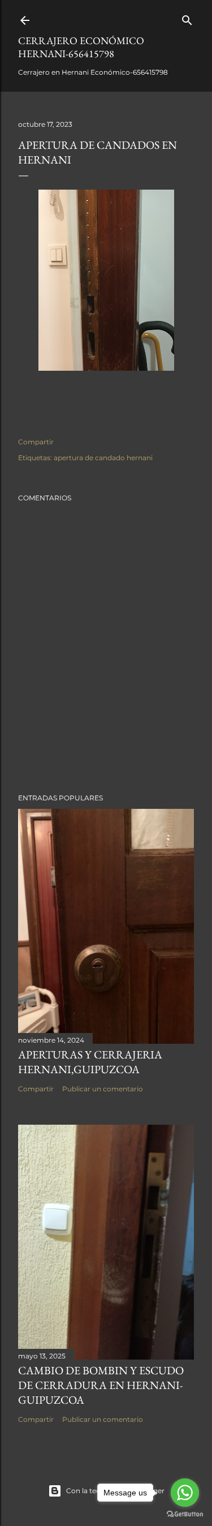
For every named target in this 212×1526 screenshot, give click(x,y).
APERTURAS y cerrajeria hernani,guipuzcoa (90, 1062)
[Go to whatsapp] (185, 1492)
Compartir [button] (36, 442)
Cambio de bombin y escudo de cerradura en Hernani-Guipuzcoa (101, 1385)
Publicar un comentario (102, 1089)
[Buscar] (187, 18)
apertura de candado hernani (103, 457)
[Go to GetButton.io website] (185, 1514)
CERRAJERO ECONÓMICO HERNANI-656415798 (81, 47)
